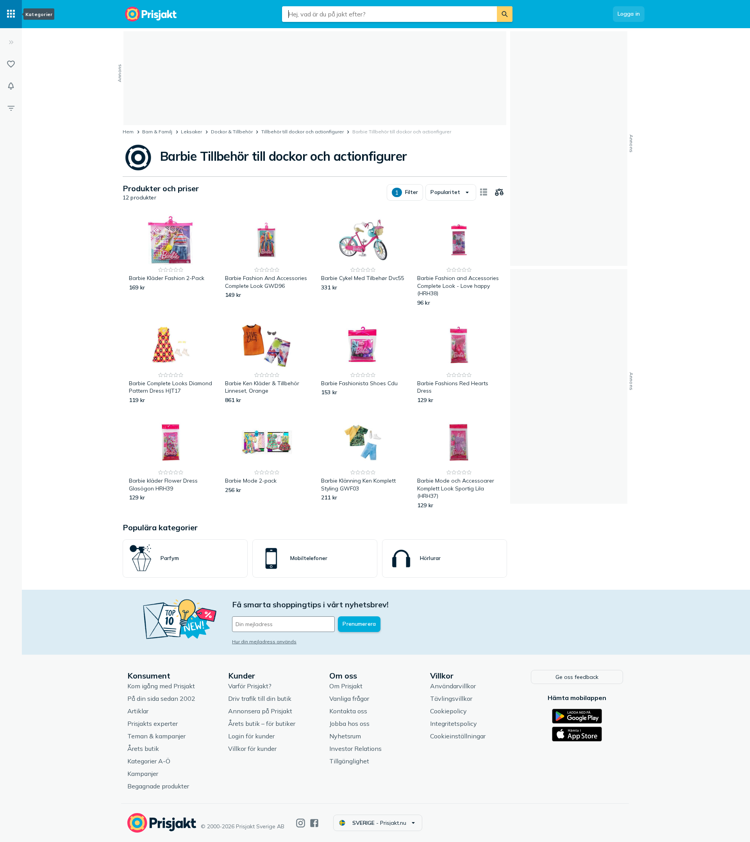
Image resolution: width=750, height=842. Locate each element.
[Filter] (11, 108)
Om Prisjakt (345, 686)
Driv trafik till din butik (259, 698)
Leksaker (191, 132)
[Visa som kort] (483, 192)
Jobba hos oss (349, 723)
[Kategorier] (11, 14)
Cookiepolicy (448, 711)
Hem (128, 132)
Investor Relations (355, 748)
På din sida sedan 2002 (161, 698)
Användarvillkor (453, 686)
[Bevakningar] (11, 86)
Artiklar (137, 711)
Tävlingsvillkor (451, 698)
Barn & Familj (157, 132)
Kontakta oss (348, 711)
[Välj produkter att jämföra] (499, 192)
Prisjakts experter (152, 723)
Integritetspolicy (453, 723)
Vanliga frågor (349, 698)
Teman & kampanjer (156, 736)
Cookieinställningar (458, 736)
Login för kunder (251, 736)
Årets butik (143, 748)
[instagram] (300, 823)
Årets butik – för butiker (261, 723)
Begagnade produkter (158, 786)
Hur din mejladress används (264, 642)
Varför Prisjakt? (249, 686)
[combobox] (389, 14)
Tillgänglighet (349, 761)
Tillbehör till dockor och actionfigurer (302, 132)
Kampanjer (142, 773)
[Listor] (11, 64)
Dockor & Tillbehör (232, 132)
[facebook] (314, 823)
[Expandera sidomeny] (11, 42)
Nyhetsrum (345, 736)
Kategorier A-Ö (148, 761)
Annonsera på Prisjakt (260, 711)
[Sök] (504, 14)
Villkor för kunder (252, 748)
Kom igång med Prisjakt (161, 686)
